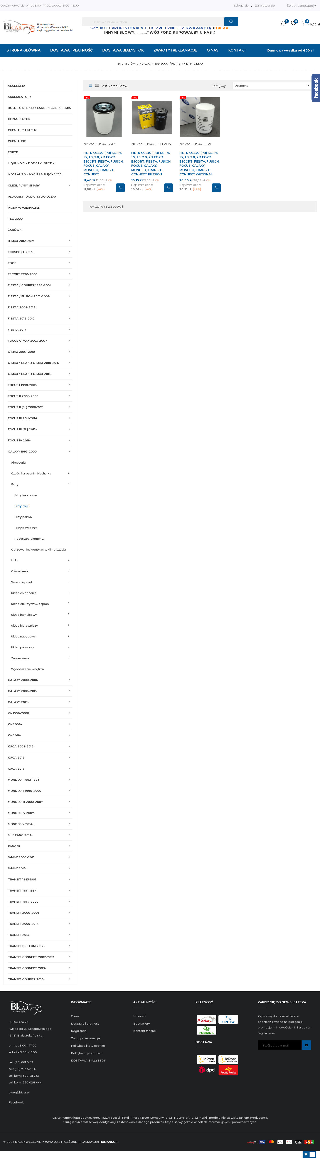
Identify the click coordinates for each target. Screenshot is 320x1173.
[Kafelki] (90, 86)
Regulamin (78, 1031)
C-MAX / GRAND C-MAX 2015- (30, 374)
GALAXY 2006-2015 (22, 691)
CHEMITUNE (17, 141)
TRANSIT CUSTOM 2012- (26, 946)
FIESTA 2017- (17, 329)
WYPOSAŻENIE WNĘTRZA (27, 669)
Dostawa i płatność (85, 1023)
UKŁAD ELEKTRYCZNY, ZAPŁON (30, 604)
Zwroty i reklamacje (85, 1038)
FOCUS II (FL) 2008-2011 (25, 407)
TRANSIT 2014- (19, 935)
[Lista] (97, 86)
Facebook (16, 1102)
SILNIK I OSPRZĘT (21, 582)
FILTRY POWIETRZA (25, 527)
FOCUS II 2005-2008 (23, 396)
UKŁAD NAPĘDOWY (23, 636)
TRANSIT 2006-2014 (23, 923)
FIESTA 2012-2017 (21, 318)
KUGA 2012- (17, 757)
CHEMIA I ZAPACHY (22, 130)
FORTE (13, 152)
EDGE (12, 263)
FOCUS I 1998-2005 (22, 385)
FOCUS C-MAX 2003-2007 (27, 340)
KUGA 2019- (17, 768)
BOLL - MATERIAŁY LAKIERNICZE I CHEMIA (39, 108)
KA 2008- (15, 724)
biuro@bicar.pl (19, 1092)
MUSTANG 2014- (20, 835)
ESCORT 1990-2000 (22, 274)
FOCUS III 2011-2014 (22, 418)
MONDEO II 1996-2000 (24, 790)
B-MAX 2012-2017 (21, 241)
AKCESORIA (16, 85)
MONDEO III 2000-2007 (25, 802)
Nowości (139, 1016)
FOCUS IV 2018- (19, 440)
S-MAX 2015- (17, 868)
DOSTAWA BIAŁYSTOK (88, 1060)
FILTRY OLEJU (21, 506)
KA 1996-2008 (18, 713)
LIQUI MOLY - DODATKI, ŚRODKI (31, 163)
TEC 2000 (15, 218)
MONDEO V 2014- (21, 824)
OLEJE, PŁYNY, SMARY (24, 185)
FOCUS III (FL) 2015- (22, 429)
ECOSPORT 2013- (21, 252)
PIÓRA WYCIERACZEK (24, 207)
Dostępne (272, 85)
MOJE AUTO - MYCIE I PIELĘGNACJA (35, 174)
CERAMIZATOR (19, 119)
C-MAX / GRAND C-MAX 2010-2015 (33, 362)
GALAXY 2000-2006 (23, 680)
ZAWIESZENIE (20, 658)
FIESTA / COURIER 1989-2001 (29, 285)
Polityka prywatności (86, 1053)
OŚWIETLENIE (20, 571)
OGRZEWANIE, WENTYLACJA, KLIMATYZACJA (38, 549)
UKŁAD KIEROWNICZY (24, 625)
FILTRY (14, 484)
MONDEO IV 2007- (21, 813)
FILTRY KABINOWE (25, 495)
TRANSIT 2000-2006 (23, 912)
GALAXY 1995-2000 (22, 451)
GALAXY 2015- (18, 702)
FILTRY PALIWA (23, 517)
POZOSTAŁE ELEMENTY (29, 538)
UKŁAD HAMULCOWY (24, 614)
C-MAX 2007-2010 (21, 351)
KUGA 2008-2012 (21, 746)
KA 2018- (14, 735)
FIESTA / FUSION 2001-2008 (29, 296)
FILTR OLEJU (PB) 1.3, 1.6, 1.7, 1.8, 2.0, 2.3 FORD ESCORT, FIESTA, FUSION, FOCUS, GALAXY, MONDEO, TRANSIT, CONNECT (103, 163)
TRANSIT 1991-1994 (22, 890)
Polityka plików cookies (88, 1045)
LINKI (14, 560)
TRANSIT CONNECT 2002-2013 (31, 957)
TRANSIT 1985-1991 (22, 879)
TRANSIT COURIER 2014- (26, 979)
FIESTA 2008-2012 (21, 307)
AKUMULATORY (19, 96)
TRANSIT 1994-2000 (23, 901)
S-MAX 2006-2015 (21, 857)
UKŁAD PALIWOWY (22, 647)
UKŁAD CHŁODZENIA (23, 593)
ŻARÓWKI (15, 229)
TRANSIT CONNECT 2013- (27, 968)
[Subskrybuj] (306, 1045)
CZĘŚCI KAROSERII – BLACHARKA (31, 473)
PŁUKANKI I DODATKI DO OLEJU (32, 196)
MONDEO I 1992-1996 (23, 779)
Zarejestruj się (265, 5)
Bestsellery (141, 1023)
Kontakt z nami (144, 1031)
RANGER (14, 846)
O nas (75, 1016)
